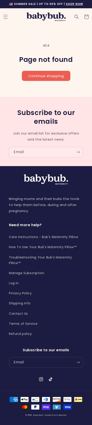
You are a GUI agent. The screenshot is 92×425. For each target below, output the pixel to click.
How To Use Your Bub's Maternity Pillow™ (42, 247)
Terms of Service (23, 323)
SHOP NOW (74, 4)
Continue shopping (46, 76)
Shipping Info (20, 303)
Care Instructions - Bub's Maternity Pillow (43, 237)
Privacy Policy (20, 293)
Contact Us (18, 313)
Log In (14, 283)
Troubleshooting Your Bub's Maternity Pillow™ (40, 260)
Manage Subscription (26, 273)
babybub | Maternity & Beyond (50, 415)
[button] (5, 17)
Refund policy (20, 334)
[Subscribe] (78, 152)
